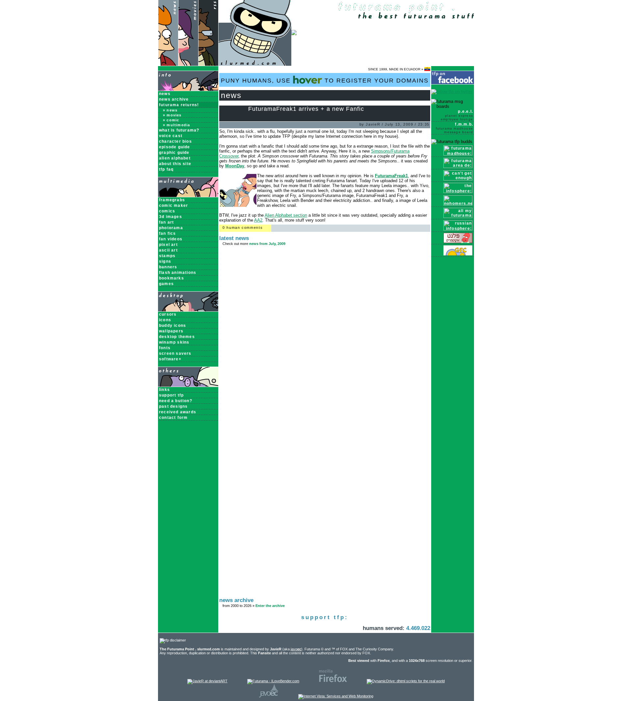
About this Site (175, 163)
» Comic (171, 120)
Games (166, 283)
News (165, 93)
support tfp (171, 395)
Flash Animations (177, 272)
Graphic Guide (174, 152)
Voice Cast (170, 135)
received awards (177, 412)
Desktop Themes (177, 336)
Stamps (167, 256)
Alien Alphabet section (286, 215)
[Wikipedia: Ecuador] (427, 69)
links (164, 389)
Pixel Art (168, 244)
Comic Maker (173, 205)
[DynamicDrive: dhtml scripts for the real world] (406, 681)
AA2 (258, 220)
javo (296, 649)
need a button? (175, 401)
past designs (173, 406)
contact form (173, 417)
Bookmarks (171, 278)
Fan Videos (170, 239)
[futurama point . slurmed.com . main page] (255, 64)
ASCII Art (168, 250)
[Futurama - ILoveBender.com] (273, 681)
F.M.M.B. (454, 128)
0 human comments (243, 228)
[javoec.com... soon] (268, 696)
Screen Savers (175, 353)
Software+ (170, 359)
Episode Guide (174, 147)
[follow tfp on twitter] (451, 91)
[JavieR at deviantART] (207, 681)
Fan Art (166, 222)
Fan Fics (167, 233)
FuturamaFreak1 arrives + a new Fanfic (306, 109)
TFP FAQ (166, 169)
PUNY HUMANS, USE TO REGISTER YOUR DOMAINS (325, 80)
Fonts (165, 348)
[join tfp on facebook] (452, 83)
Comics (167, 211)
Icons (165, 320)
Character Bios (175, 141)
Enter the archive (270, 606)
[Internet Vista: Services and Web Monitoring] (335, 696)
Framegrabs (172, 200)
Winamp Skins (174, 342)
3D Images (170, 216)
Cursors (167, 314)
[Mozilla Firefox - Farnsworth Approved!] (333, 681)
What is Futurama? (179, 130)
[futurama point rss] (208, 64)
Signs (165, 261)
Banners (168, 267)
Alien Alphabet (175, 158)
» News (170, 110)
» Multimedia (176, 125)
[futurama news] (168, 64)
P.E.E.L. (457, 115)
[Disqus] (324, 337)
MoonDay (234, 165)
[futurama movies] (188, 64)
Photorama (171, 228)
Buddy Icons (172, 325)
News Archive (174, 99)
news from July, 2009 (267, 244)
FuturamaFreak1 (391, 175)
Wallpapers (171, 331)
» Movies (172, 115)
